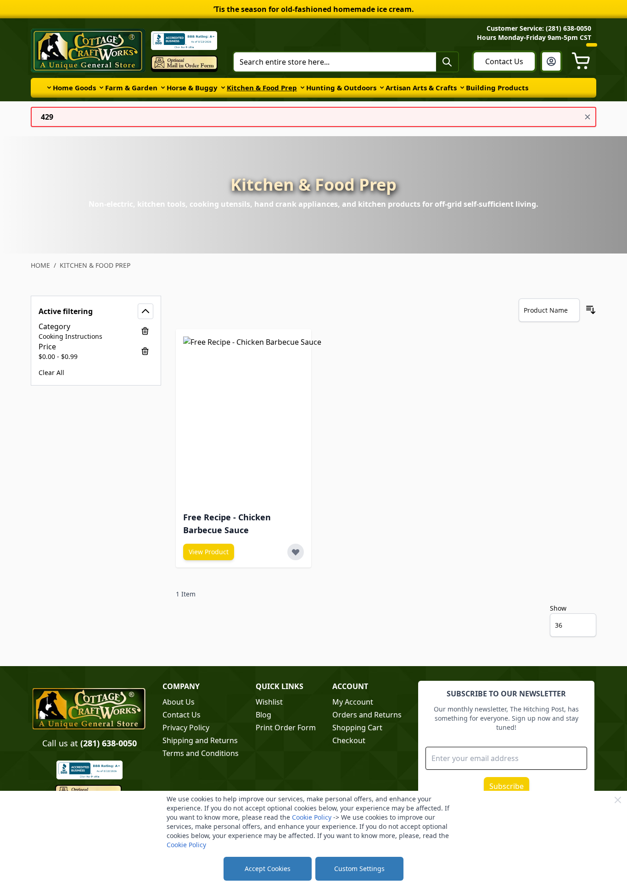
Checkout (348, 740)
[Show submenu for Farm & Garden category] (101, 87)
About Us (178, 702)
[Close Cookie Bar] (617, 799)
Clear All (51, 372)
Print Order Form (286, 728)
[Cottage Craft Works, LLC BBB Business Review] (89, 770)
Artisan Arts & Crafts (421, 87)
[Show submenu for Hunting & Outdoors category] (302, 87)
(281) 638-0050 (108, 743)
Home (40, 265)
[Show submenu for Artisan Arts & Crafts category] (382, 87)
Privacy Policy (185, 728)
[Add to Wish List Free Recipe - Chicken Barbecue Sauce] (295, 552)
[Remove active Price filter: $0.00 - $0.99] (145, 351)
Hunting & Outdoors (341, 87)
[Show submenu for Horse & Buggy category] (163, 87)
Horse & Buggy (192, 87)
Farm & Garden (131, 87)
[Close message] (587, 117)
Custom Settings (359, 868)
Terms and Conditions (200, 753)
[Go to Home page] (88, 50)
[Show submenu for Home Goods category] (49, 87)
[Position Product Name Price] (549, 310)
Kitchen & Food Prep (262, 87)
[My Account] (551, 61)
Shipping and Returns (200, 740)
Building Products (497, 87)
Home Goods (74, 87)
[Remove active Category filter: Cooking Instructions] (145, 331)
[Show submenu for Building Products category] (462, 87)
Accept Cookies (268, 868)
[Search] (447, 62)
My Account (352, 702)
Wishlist (269, 702)
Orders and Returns (367, 715)
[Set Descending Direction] (590, 309)
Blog (263, 715)
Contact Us (504, 61)
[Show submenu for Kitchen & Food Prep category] (223, 87)
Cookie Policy (311, 817)
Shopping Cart (357, 728)
